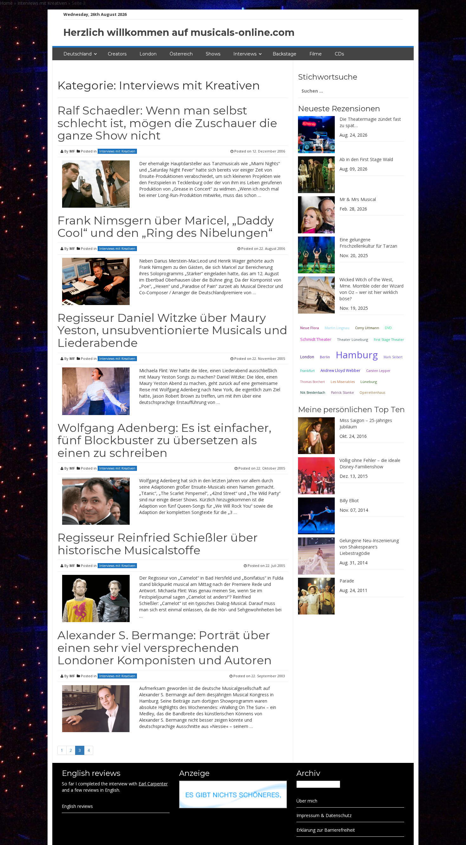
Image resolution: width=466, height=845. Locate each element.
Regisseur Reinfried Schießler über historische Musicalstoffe (157, 543)
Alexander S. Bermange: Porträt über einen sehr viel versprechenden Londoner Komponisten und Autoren (164, 647)
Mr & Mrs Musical (358, 199)
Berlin (325, 356)
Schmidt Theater (315, 339)
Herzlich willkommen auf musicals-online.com (178, 32)
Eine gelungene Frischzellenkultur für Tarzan (368, 243)
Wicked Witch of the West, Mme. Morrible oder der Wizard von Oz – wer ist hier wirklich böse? (372, 289)
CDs (339, 54)
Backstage (284, 54)
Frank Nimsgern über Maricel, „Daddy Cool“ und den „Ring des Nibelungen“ (165, 226)
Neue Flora (309, 327)
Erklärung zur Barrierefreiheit (325, 830)
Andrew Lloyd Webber (340, 370)
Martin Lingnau (337, 328)
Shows (213, 54)
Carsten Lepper (378, 370)
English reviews (77, 806)
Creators (117, 54)
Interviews (244, 54)
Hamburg (357, 354)
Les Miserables (343, 382)
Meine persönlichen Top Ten (351, 409)
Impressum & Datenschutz (324, 815)
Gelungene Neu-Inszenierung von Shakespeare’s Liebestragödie (369, 546)
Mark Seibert (393, 357)
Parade (347, 581)
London (148, 54)
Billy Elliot (349, 500)
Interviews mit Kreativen (42, 3)
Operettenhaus (372, 392)
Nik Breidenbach (312, 392)
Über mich (306, 801)
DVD (388, 328)
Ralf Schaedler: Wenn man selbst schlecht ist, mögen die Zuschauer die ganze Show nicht (167, 122)
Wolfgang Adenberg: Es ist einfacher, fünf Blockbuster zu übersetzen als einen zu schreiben (164, 440)
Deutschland (77, 54)
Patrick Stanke (342, 392)
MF (72, 151)
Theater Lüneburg (352, 339)
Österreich (181, 54)
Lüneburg (368, 381)
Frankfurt (307, 370)
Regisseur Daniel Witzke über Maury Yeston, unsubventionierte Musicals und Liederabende (172, 330)
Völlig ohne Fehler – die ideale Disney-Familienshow (370, 463)
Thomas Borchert (312, 382)
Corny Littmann (367, 328)
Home (6, 3)
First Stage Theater (389, 339)
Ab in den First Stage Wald (366, 159)
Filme (315, 54)
